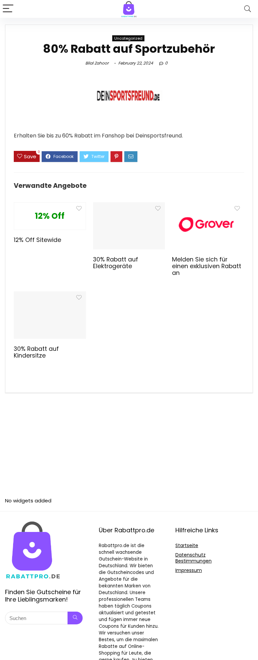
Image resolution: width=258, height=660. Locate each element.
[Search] (248, 9)
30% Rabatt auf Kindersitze (36, 352)
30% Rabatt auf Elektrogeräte (115, 262)
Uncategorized (128, 38)
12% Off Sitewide (37, 240)
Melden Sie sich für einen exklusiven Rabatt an (206, 266)
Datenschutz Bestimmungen (193, 557)
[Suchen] (75, 618)
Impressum (188, 570)
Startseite (186, 545)
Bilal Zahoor (97, 63)
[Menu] (8, 9)
